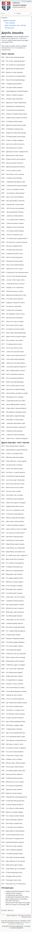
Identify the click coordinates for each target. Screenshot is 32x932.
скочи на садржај (26, 1)
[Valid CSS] (12, 928)
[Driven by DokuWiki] (19, 928)
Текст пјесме (10, 23)
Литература (9, 28)
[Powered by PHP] (19, 926)
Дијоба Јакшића (9, 20)
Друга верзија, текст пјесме (15, 25)
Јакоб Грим (14, 48)
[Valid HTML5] (26, 926)
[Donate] (12, 926)
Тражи (15, 13)
